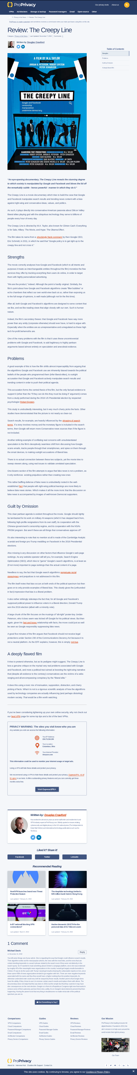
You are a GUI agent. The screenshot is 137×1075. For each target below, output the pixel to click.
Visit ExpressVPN (46, 789)
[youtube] (115, 1065)
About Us (11, 1065)
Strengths (105, 53)
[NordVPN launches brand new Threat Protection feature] (26, 886)
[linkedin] (23, 47)
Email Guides (43, 1033)
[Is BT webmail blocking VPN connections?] (26, 919)
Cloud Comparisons (15, 1026)
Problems (105, 58)
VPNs (11, 12)
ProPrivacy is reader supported (19, 22)
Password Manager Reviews (80, 1029)
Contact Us (48, 1065)
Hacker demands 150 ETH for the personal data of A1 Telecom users (66, 925)
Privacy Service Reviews (78, 1039)
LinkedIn (74, 857)
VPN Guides (43, 1023)
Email (72, 12)
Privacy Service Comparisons (18, 1039)
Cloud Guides (44, 1026)
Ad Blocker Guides (45, 1036)
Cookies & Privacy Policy (98, 1072)
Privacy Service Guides (47, 1039)
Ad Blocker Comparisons (16, 1036)
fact (21, 486)
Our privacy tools (102, 5)
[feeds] (128, 1065)
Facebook (19, 857)
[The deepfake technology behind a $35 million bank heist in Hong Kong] (68, 886)
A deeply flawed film (108, 68)
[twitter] (18, 47)
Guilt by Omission (107, 63)
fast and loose (30, 622)
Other (94, 12)
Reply (82, 952)
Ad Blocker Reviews (77, 1036)
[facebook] (106, 1065)
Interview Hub (21, 1065)
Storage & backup (38, 12)
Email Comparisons (14, 1033)
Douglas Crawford (35, 42)
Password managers (58, 12)
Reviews (74, 1018)
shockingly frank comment (49, 237)
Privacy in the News (20, 17)
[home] (10, 17)
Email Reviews (75, 1033)
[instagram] (119, 1065)
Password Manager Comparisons (19, 1029)
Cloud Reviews (75, 1026)
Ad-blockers (22, 12)
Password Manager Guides (48, 1029)
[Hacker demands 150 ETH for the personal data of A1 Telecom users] (68, 919)
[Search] (127, 5)
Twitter (47, 857)
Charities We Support (35, 1065)
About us (115, 5)
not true (74, 642)
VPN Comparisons (14, 1023)
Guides (42, 1018)
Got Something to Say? (48, 1002)
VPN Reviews (75, 1023)
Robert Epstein (27, 402)
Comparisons (14, 1018)
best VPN (15, 716)
